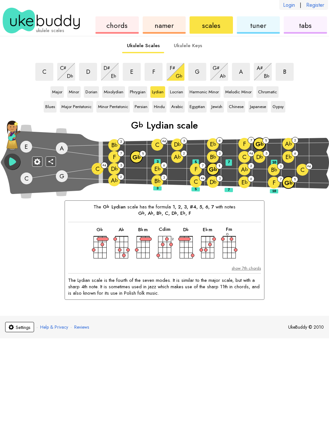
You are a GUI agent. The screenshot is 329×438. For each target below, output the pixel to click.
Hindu (159, 105)
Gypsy (278, 105)
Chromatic (267, 90)
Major (57, 90)
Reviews (81, 327)
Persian (141, 105)
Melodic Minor (238, 90)
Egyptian (197, 105)
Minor (74, 90)
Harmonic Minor (204, 90)
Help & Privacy (54, 327)
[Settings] (37, 161)
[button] (12, 162)
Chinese (236, 105)
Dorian (91, 90)
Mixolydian (113, 90)
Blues (50, 105)
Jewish (216, 105)
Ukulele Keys (188, 45)
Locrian (176, 90)
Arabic (177, 105)
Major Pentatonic (76, 105)
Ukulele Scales (143, 45)
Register (315, 5)
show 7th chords (246, 268)
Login (289, 5)
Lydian (158, 90)
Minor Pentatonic (113, 105)
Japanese (258, 105)
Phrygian (138, 90)
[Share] (51, 161)
